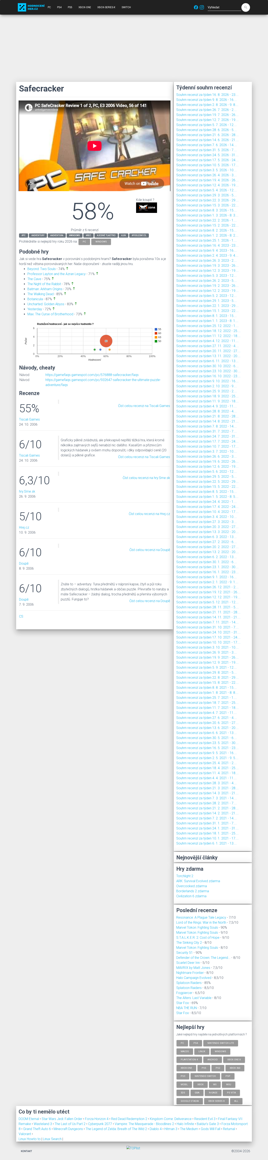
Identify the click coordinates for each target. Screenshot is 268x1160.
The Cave (34, 279)
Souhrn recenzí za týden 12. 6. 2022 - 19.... (207, 467)
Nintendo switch (205, 1076)
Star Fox (182, 1003)
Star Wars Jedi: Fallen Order (62, 1119)
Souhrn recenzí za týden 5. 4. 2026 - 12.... (206, 190)
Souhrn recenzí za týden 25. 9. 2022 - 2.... (206, 391)
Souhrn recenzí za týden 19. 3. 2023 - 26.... (207, 266)
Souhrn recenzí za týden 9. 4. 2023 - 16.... (206, 250)
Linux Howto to (30, 1139)
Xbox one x (234, 1059)
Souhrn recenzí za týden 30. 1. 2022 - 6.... (206, 562)
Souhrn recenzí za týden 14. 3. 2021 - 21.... (207, 793)
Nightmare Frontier (190, 973)
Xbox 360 (235, 1067)
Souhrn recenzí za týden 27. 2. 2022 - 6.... (206, 542)
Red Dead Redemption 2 (129, 1119)
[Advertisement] (134, 48)
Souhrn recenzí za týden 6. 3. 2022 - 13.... (206, 537)
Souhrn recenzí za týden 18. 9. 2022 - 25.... (207, 396)
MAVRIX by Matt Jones (193, 968)
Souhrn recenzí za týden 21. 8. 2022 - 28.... (207, 416)
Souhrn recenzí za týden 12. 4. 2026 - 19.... (207, 185)
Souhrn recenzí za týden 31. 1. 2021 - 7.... (206, 823)
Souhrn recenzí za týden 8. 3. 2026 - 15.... (206, 210)
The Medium (189, 1129)
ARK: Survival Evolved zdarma (198, 881)
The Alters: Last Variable (193, 998)
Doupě (23, 563)
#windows (74, 235)
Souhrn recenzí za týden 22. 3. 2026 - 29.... (207, 200)
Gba (197, 1092)
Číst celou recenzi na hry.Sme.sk (146, 478)
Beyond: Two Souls (41, 269)
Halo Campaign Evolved (193, 978)
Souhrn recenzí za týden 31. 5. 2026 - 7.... (206, 150)
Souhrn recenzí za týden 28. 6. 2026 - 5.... (206, 130)
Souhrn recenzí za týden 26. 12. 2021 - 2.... (207, 587)
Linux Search (52, 1139)
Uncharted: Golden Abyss (45, 304)
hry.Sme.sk (27, 491)
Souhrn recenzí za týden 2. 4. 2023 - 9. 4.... (207, 255)
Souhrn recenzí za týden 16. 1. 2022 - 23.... (207, 572)
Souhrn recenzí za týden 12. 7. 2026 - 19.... (207, 120)
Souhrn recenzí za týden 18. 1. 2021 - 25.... (207, 833)
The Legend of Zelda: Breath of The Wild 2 (117, 1129)
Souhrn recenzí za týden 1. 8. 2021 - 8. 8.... (207, 693)
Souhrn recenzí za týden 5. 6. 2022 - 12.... (206, 472)
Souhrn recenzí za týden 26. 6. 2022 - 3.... (206, 456)
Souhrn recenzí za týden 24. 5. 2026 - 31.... (207, 155)
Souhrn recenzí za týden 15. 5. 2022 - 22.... (207, 487)
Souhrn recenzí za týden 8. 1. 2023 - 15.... (206, 316)
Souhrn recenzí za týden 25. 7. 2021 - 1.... (206, 698)
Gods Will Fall (211, 1129)
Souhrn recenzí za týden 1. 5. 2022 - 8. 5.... (207, 497)
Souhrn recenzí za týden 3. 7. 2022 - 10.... (206, 451)
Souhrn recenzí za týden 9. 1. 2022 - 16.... (206, 577)
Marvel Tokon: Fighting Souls (197, 928)
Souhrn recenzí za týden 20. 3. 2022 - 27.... (207, 527)
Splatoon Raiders (189, 983)
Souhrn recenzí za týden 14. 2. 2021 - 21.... (207, 813)
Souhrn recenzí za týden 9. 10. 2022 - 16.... (207, 381)
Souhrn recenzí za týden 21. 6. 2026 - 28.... (207, 135)
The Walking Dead (40, 294)
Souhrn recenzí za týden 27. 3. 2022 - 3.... (206, 522)
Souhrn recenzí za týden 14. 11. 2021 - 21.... (208, 617)
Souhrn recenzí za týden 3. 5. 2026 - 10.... (206, 170)
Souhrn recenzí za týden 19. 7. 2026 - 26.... (207, 115)
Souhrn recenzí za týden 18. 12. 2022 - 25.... (208, 331)
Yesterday (34, 309)
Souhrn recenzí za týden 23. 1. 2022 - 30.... (207, 567)
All (236, 1100)
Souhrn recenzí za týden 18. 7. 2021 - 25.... (207, 703)
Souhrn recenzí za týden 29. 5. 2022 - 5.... (206, 477)
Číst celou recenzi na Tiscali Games (144, 406)
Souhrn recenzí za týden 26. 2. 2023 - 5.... (206, 281)
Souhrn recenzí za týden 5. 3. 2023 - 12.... (206, 276)
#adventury (37, 235)
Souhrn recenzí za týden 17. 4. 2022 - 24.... (207, 507)
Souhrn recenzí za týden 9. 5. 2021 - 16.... (206, 753)
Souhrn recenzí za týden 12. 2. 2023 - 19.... (207, 291)
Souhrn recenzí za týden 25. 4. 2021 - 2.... (206, 763)
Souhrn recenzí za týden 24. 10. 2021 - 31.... (208, 632)
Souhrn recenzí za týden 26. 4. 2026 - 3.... (206, 175)
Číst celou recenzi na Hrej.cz (149, 514)
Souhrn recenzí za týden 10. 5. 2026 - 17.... (207, 165)
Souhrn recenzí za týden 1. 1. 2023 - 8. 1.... (207, 321)
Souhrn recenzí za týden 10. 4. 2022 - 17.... (207, 512)
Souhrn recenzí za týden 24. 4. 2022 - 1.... (206, 502)
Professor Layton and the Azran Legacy (56, 274)
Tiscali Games (29, 419)
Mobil (184, 1084)
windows (101, 241)
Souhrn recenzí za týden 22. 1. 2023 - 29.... (207, 306)
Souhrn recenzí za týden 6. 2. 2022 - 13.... (206, 557)
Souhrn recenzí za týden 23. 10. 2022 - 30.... (208, 371)
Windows (220, 1051)
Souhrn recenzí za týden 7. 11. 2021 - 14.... (207, 622)
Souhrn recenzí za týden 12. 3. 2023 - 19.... (207, 271)
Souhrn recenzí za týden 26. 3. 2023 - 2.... (206, 261)
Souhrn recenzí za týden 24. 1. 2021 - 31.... (207, 828)
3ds (183, 1092)
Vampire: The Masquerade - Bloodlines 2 (145, 1124)
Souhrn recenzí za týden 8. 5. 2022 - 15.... (206, 492)
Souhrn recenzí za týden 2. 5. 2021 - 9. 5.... (207, 758)
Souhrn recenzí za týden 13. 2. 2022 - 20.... (207, 552)
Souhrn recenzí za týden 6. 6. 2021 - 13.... (206, 733)
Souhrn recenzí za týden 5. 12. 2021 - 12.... (207, 602)
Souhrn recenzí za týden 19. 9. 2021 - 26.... (207, 657)
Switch (126, 7)
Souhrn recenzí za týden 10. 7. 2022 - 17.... (207, 446)
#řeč (88, 235)
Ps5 (204, 1067)
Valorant (25, 1134)
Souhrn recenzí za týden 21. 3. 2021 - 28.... (207, 788)
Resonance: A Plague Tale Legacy (201, 917)
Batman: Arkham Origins (44, 289)
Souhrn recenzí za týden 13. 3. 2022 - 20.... (207, 532)
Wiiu (228, 1084)
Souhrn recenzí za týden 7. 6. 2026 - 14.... (206, 145)
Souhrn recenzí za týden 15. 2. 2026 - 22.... (207, 225)
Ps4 (195, 1043)
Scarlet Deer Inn (188, 963)
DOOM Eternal (29, 1119)
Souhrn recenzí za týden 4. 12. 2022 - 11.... (207, 341)
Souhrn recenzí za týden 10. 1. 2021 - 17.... (207, 838)
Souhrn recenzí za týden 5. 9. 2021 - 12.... (206, 667)
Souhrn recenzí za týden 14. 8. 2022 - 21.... (207, 421)
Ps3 (183, 1076)
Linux (201, 1051)
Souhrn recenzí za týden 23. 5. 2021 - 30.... (207, 743)
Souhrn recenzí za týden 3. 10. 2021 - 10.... (207, 647)
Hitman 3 (171, 1129)
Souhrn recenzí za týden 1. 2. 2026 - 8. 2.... (207, 235)
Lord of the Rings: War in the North (201, 922)
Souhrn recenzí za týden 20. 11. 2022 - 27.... (208, 351)
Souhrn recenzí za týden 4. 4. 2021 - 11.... (206, 778)
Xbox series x (216, 1100)
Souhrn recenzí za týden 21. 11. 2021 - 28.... (208, 612)
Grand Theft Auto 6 (37, 1129)
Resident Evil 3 (205, 1119)
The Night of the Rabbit (44, 284)
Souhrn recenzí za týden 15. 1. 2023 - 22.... (207, 311)
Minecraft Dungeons (69, 1129)
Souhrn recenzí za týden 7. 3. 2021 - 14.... (206, 798)
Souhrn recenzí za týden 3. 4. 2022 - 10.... (206, 517)
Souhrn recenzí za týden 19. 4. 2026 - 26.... (207, 180)
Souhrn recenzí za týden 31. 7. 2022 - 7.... (206, 431)
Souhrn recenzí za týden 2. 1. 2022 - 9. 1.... (207, 582)
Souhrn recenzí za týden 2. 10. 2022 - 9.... (206, 386)
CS (21, 616)
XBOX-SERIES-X (106, 7)
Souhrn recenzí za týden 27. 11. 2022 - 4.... (207, 346)
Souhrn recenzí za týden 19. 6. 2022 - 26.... (207, 461)
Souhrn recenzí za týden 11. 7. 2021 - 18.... (207, 708)
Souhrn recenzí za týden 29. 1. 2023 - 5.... (206, 301)
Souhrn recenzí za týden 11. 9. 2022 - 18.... (207, 401)
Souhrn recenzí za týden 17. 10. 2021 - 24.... (208, 637)
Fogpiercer (184, 993)
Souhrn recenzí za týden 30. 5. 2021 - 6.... (206, 738)
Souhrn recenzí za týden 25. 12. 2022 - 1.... (207, 326)
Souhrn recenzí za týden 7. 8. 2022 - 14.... (206, 426)
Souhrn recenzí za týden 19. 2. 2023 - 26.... (207, 286)
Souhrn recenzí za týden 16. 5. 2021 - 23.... (207, 748)
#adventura (56, 235)
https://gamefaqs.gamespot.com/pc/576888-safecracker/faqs (92, 375)
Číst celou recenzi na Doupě (149, 550)
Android (212, 1059)
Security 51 (184, 953)
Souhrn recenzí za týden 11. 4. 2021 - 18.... (207, 773)
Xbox (200, 1084)
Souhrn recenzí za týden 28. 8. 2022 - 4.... (206, 411)
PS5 (70, 7)
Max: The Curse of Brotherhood (50, 314)
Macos (185, 1051)
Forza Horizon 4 (97, 1119)
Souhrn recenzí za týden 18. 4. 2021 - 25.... (207, 768)
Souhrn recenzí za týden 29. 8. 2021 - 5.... (206, 673)
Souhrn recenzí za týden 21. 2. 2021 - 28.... (207, 808)
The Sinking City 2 (189, 943)
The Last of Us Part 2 (70, 1124)
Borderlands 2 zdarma (192, 891)
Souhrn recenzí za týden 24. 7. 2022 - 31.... (207, 436)
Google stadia (190, 1100)
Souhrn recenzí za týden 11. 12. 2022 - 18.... (208, 336)
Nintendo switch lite (220, 1043)
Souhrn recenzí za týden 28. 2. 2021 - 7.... (206, 803)
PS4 (59, 7)
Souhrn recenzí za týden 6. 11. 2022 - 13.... (207, 361)
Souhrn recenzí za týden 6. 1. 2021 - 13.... (206, 843)
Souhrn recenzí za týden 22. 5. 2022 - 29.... (207, 482)
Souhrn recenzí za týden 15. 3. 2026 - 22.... (207, 205)
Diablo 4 (156, 1129)
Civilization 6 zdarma (191, 896)
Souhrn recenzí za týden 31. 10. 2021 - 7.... (207, 627)
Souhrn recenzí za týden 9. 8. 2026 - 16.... (206, 100)
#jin (123, 235)
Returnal (229, 1129)
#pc (24, 235)
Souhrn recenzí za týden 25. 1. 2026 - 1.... (206, 240)
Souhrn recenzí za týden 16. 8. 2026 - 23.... (207, 95)
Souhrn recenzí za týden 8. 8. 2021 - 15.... (206, 688)
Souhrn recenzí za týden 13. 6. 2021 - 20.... (207, 728)
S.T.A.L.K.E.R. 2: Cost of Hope (197, 938)
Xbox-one (186, 1067)
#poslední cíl (139, 235)
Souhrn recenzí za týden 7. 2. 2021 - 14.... (206, 818)
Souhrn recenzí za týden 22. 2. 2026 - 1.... (206, 220)
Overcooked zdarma (191, 886)
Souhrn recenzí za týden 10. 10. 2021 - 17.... (208, 642)
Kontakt (26, 1151)
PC (49, 7)
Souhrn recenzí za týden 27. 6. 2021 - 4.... (206, 718)
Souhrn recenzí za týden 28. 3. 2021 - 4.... (206, 783)
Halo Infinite (186, 1124)
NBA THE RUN (186, 1008)
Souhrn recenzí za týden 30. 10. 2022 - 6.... (207, 366)
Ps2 (218, 1067)
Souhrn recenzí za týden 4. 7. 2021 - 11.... (206, 713)
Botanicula (35, 299)
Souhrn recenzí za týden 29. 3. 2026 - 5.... (206, 195)
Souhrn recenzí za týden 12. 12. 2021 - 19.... (208, 597)
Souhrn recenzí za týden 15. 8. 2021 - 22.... (207, 683)
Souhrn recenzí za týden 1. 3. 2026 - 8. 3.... (207, 215)
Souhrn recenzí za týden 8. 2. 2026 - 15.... (206, 230)
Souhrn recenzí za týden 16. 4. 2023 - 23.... (207, 245)
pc (84, 241)
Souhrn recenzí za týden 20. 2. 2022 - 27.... (207, 547)
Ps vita (231, 1092)
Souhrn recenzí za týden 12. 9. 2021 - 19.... (207, 662)
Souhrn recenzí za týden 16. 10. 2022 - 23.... (208, 376)
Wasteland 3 (43, 1124)
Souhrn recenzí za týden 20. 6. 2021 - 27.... (207, 723)
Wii (214, 1084)
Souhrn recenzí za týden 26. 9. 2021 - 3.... (206, 652)
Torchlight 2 (184, 876)
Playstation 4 (189, 1059)
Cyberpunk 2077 (100, 1124)
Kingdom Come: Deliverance (171, 1119)
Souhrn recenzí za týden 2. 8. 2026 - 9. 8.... (207, 105)
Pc (182, 1043)
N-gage (213, 1092)
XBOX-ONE (85, 7)
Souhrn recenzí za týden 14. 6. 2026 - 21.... (207, 140)
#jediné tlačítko (106, 235)
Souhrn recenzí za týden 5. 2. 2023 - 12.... (206, 296)
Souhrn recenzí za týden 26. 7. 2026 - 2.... (206, 110)
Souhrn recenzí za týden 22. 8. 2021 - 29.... (207, 678)
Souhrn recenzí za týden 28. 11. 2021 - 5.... (207, 607)
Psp (227, 1076)
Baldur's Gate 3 (208, 1124)
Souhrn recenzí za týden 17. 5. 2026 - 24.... (207, 160)
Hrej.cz (24, 527)
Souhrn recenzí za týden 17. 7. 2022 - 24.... (207, 441)
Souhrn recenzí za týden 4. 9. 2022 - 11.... (206, 406)
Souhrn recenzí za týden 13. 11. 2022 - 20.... (208, 356)
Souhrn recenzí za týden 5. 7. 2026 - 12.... (206, 125)
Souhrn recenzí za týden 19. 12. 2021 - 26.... (208, 592)
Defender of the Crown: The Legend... (203, 958)
